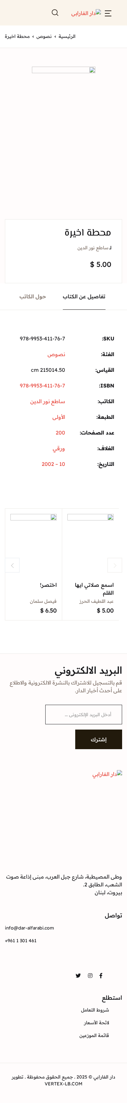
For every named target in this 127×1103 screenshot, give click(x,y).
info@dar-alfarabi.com (29, 928)
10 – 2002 (53, 464)
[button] (108, 12)
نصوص (44, 36)
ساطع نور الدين (93, 248)
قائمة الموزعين (94, 1035)
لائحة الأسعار (96, 1023)
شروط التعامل (95, 1010)
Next (114, 565)
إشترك (98, 739)
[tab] (84, 296)
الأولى (58, 417)
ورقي (59, 448)
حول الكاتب (33, 296)
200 (60, 432)
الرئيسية (67, 36)
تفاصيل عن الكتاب (84, 296)
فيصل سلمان (43, 601)
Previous (12, 565)
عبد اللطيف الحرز (96, 601)
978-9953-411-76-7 (42, 385)
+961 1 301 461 (20, 941)
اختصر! (48, 585)
